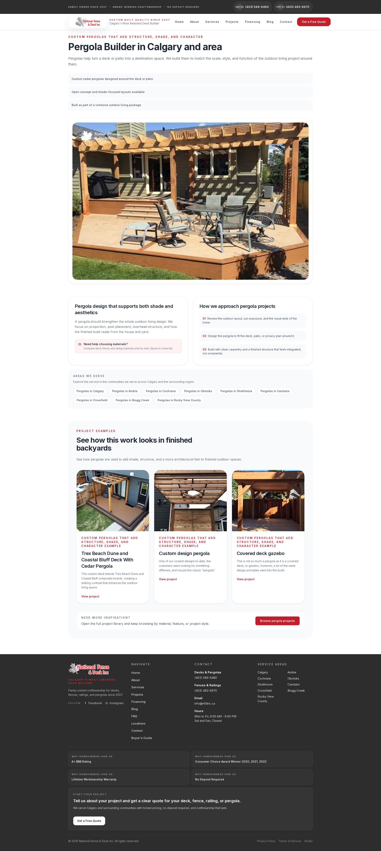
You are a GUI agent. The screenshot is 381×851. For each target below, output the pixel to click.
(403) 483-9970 (205, 690)
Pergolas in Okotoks (198, 391)
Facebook (95, 703)
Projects (232, 21)
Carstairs (294, 684)
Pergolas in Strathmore (236, 391)
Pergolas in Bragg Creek (132, 400)
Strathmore (265, 684)
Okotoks (293, 678)
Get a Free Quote (314, 21)
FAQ (134, 716)
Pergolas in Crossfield (92, 400)
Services (212, 21)
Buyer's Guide (141, 738)
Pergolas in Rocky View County (179, 400)
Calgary (263, 672)
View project (90, 596)
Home (179, 21)
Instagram (116, 703)
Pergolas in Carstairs (275, 391)
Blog (270, 21)
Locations (138, 723)
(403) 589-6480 (205, 678)
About (194, 21)
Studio (308, 841)
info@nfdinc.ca (204, 703)
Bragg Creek (296, 690)
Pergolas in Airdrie (125, 391)
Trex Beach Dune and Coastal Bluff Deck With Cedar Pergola (107, 559)
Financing (252, 21)
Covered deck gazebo (261, 553)
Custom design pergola (184, 553)
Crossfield (265, 690)
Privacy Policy (266, 841)
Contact (286, 21)
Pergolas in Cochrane (161, 391)
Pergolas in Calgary (90, 391)
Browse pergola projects (277, 620)
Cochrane (264, 678)
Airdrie (292, 672)
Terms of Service (290, 841)
